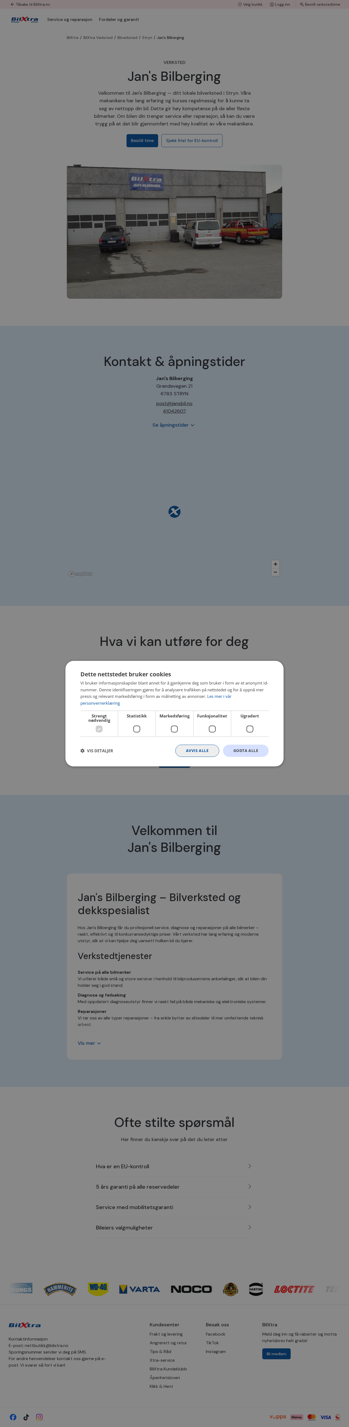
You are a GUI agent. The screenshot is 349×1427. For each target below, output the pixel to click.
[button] (96, 751)
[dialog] (174, 713)
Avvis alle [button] (197, 750)
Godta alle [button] (245, 750)
